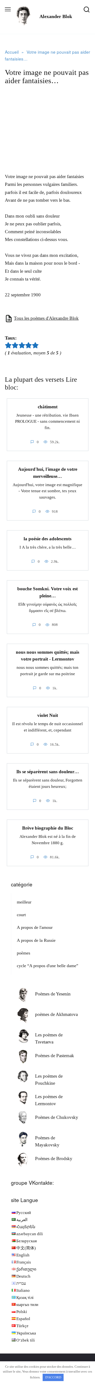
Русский (23, 1212)
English (22, 1255)
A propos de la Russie (36, 940)
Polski (21, 1311)
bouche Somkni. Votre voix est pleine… (47, 592)
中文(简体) (26, 1248)
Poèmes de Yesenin (53, 993)
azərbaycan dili (29, 1234)
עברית (21, 1283)
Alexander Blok (55, 16)
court (21, 914)
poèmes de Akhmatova (56, 1014)
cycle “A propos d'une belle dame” (47, 965)
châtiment (47, 406)
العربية (22, 1219)
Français (23, 1262)
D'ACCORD (53, 1377)
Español (23, 1318)
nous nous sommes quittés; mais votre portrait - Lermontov (47, 656)
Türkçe (22, 1326)
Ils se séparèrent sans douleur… (47, 771)
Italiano (23, 1290)
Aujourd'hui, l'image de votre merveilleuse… (47, 473)
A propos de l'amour (35, 927)
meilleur (24, 902)
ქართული (26, 1269)
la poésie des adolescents (47, 538)
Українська (26, 1333)
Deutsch (23, 1276)
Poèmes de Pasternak (54, 1055)
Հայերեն (25, 1226)
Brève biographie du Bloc (47, 828)
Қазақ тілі (25, 1297)
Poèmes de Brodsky (53, 1158)
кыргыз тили (27, 1304)
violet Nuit (47, 715)
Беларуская (26, 1241)
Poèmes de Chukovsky (56, 1117)
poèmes (23, 953)
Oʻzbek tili (25, 1340)
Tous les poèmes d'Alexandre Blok (46, 318)
